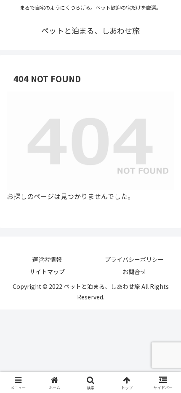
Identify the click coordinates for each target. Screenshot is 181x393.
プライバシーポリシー (134, 259)
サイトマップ (47, 271)
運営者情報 (47, 259)
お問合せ (134, 271)
